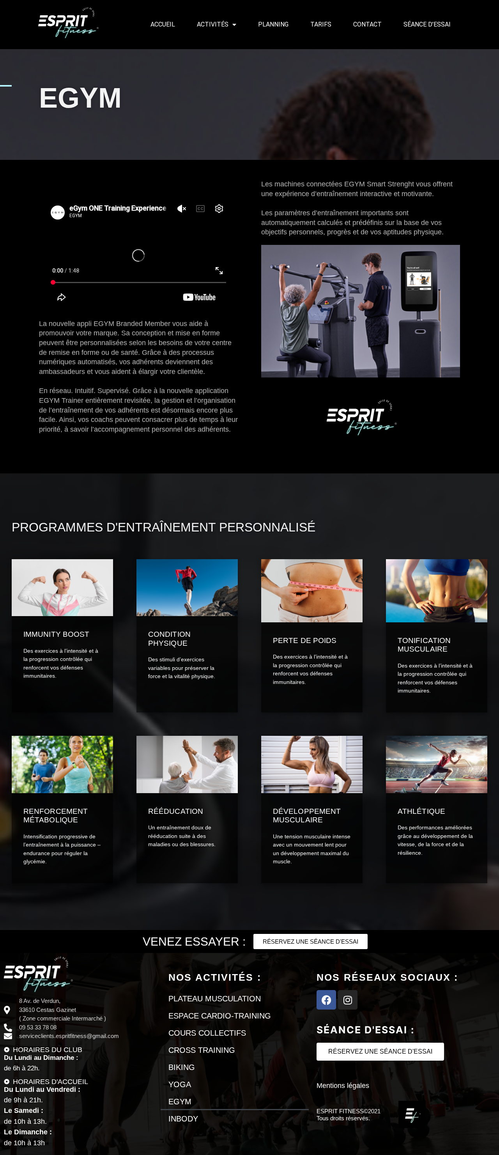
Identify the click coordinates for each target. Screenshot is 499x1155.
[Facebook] (326, 1000)
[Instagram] (347, 1000)
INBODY (183, 1118)
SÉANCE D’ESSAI (427, 24)
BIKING (181, 1067)
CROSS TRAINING (201, 1050)
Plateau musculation (214, 998)
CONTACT (367, 24)
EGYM (179, 1101)
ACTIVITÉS (212, 24)
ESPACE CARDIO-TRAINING (219, 1016)
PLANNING (273, 24)
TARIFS (320, 24)
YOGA (179, 1084)
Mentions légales (343, 1085)
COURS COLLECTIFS (207, 1033)
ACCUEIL (162, 24)
